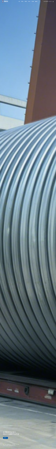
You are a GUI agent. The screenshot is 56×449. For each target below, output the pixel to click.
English (51, 1)
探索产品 (5, 436)
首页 (19, 1)
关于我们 (22, 1)
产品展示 (26, 1)
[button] (50, 445)
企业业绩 (33, 1)
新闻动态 (36, 1)
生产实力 (29, 1)
